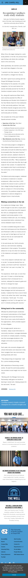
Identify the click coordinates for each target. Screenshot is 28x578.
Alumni (3, 541)
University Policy (5, 549)
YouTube (9, 563)
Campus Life (12, 389)
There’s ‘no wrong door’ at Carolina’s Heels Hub (14, 438)
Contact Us (17, 544)
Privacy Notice (13, 571)
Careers (3, 546)
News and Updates (25, 2)
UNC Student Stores (19, 554)
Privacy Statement (5, 554)
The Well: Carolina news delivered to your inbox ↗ (14, 506)
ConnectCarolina (18, 541)
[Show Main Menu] (2, 2)
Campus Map (4, 544)
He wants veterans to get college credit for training (14, 471)
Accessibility (4, 539)
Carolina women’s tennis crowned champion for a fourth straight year (13, 404)
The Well (3, 557)
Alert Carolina (17, 539)
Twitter (6, 563)
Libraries (3, 551)
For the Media (17, 549)
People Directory (18, 551)
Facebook (2, 563)
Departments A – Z (18, 546)
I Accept (14, 574)
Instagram (13, 563)
